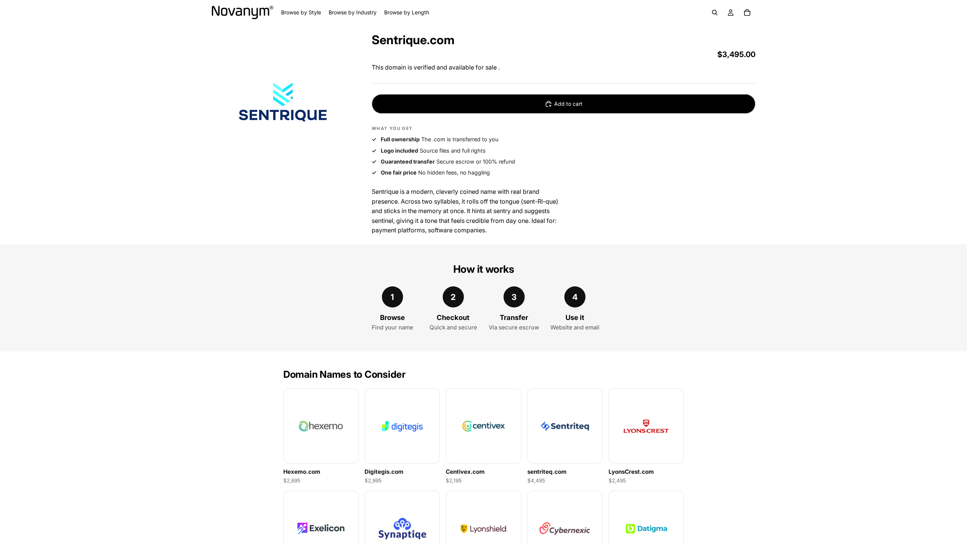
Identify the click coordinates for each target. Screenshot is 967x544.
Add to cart (568, 103)
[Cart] (747, 12)
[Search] (714, 12)
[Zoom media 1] (283, 102)
